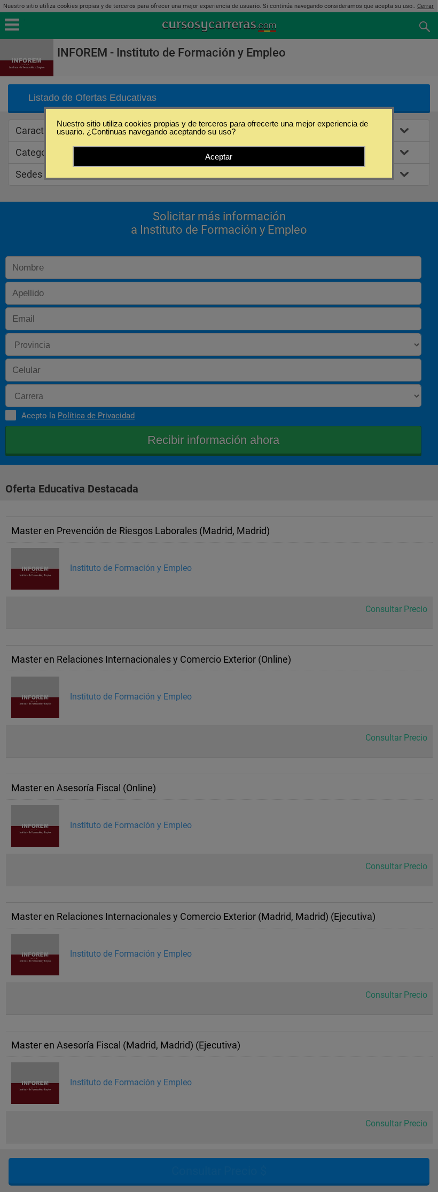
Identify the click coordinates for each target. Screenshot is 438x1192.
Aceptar (218, 156)
